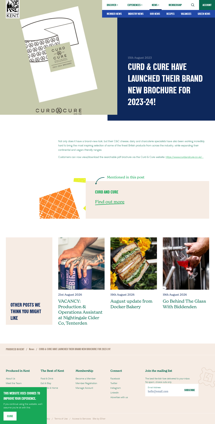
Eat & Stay (46, 383)
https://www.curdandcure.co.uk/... (185, 157)
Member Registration (86, 383)
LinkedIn (114, 393)
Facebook (115, 378)
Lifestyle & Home (49, 388)
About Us (10, 378)
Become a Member (86, 378)
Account (207, 5)
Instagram (115, 388)
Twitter (113, 383)
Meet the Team (14, 383)
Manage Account (84, 388)
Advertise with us (119, 397)
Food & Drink (47, 378)
